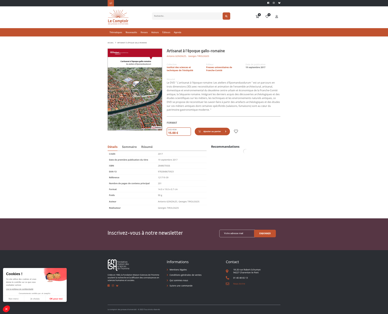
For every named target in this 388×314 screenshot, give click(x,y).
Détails (112, 147)
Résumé (147, 147)
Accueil (111, 43)
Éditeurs (166, 32)
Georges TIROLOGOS (198, 56)
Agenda (177, 32)
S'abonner (265, 233)
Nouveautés (131, 32)
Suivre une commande (181, 285)
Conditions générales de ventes (186, 274)
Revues (144, 32)
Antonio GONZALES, (177, 56)
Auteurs (155, 32)
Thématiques (115, 32)
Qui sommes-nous (179, 280)
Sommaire (129, 147)
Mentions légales (178, 269)
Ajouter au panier (212, 131)
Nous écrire (239, 283)
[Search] (226, 16)
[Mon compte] (276, 16)
